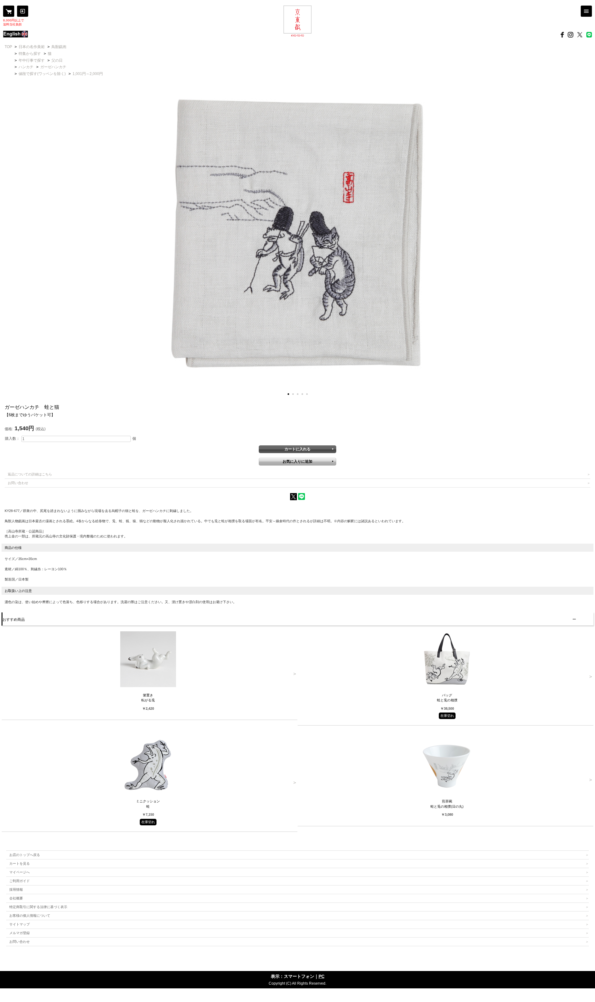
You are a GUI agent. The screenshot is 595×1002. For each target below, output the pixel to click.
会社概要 (16, 898)
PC (321, 976)
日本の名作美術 (32, 47)
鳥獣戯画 (58, 47)
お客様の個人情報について (29, 915)
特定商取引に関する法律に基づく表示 (38, 907)
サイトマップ (19, 924)
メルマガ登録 (19, 933)
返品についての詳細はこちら (30, 474)
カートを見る (19, 863)
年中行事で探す (32, 60)
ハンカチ (26, 67)
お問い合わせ (18, 483)
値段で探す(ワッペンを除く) (42, 74)
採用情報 (16, 889)
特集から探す (30, 53)
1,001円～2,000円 (88, 74)
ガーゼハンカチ (53, 67)
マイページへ (19, 872)
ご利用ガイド (19, 881)
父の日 (57, 60)
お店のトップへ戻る (24, 855)
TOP (8, 47)
